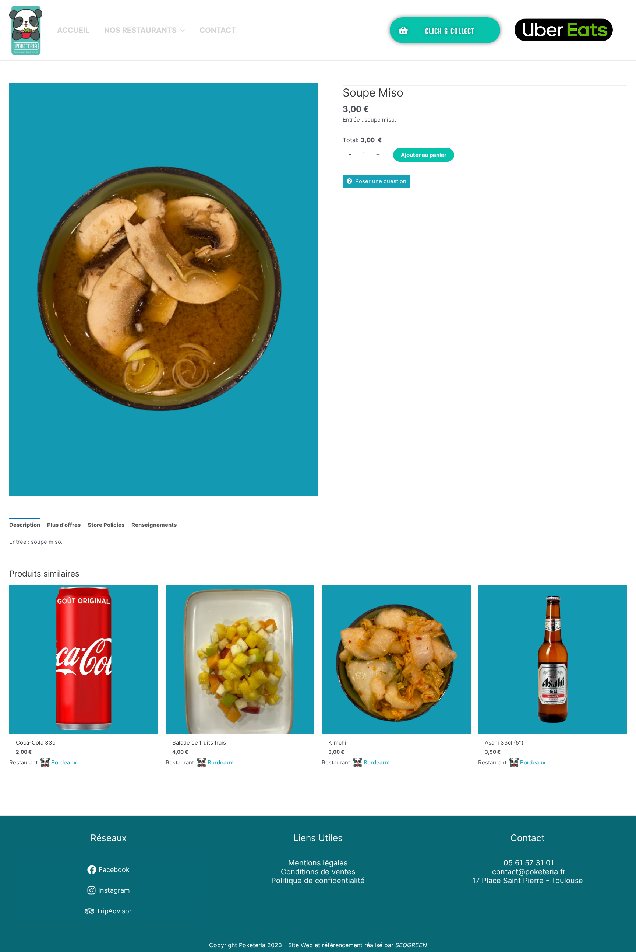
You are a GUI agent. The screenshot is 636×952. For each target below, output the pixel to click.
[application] (181, 30)
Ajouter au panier (423, 154)
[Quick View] (83, 659)
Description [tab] (24, 524)
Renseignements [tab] (154, 524)
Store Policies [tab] (106, 524)
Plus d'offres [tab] (64, 524)
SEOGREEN (411, 945)
